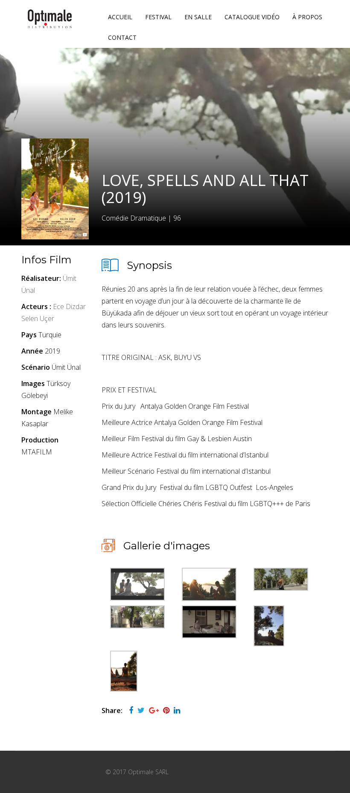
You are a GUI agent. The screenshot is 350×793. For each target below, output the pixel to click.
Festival (158, 17)
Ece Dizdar (69, 306)
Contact (122, 37)
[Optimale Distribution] (50, 18)
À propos (307, 17)
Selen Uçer (37, 318)
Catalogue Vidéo (252, 17)
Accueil (120, 17)
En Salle (198, 17)
